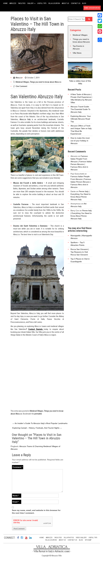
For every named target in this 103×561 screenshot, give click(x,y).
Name (16, 496)
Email (16, 502)
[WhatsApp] (99, 26)
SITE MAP (88, 540)
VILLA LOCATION (54, 3)
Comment (18, 467)
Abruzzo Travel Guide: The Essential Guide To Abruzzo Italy (80, 109)
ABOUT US (65, 3)
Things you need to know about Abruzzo (45, 82)
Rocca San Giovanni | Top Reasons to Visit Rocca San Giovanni (80, 252)
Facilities (58, 538)
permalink (38, 414)
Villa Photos (69, 538)
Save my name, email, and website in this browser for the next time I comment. (36, 511)
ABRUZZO (12, 3)
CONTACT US (75, 3)
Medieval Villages (22, 82)
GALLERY (30, 3)
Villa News (77, 53)
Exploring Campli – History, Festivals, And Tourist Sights (37, 428)
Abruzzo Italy (25, 119)
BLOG (84, 3)
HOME (5, 3)
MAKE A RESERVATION (92, 8)
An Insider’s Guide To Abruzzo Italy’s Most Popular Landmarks (39, 423)
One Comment (21, 86)
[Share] (99, 40)
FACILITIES (21, 3)
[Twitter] (99, 20)
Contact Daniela (36, 329)
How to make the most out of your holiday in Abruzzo (80, 140)
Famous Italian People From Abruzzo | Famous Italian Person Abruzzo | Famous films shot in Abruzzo (81, 181)
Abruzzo (19, 77)
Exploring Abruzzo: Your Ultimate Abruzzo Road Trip (81, 119)
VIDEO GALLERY (81, 538)
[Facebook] (99, 15)
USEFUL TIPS (41, 3)
